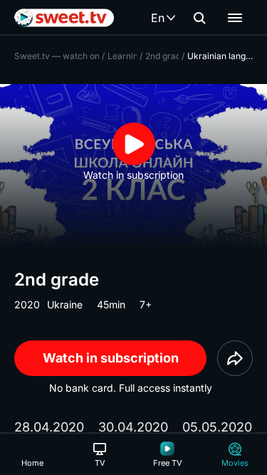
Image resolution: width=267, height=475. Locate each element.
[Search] (199, 18)
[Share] (235, 358)
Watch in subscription (111, 357)
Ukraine (65, 304)
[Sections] (235, 18)
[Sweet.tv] (64, 18)
